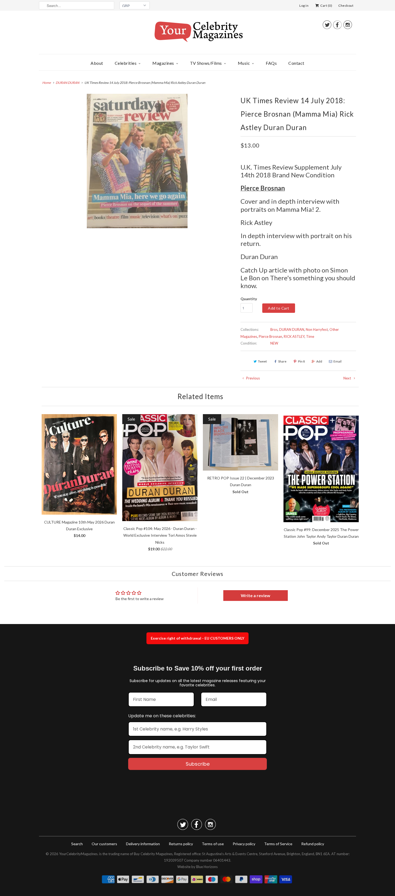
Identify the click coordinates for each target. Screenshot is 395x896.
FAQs (271, 63)
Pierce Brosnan (270, 336)
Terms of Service (278, 843)
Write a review (255, 595)
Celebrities (126, 63)
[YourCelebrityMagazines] (197, 34)
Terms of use (213, 843)
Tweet (262, 361)
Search (77, 843)
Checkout (345, 5)
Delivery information (143, 843)
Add (319, 361)
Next (347, 378)
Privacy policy (244, 843)
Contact (296, 63)
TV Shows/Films (206, 63)
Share (282, 361)
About (97, 63)
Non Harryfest (317, 329)
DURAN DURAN (291, 329)
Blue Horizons (207, 867)
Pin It (301, 361)
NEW (274, 343)
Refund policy (312, 843)
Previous (252, 378)
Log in (303, 5)
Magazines (163, 63)
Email (337, 361)
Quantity (248, 298)
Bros (274, 329)
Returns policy (181, 843)
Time (310, 336)
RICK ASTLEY (294, 336)
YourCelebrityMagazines (78, 854)
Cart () (326, 5)
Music (244, 63)
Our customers (104, 843)
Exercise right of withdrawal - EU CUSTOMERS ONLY (197, 638)
